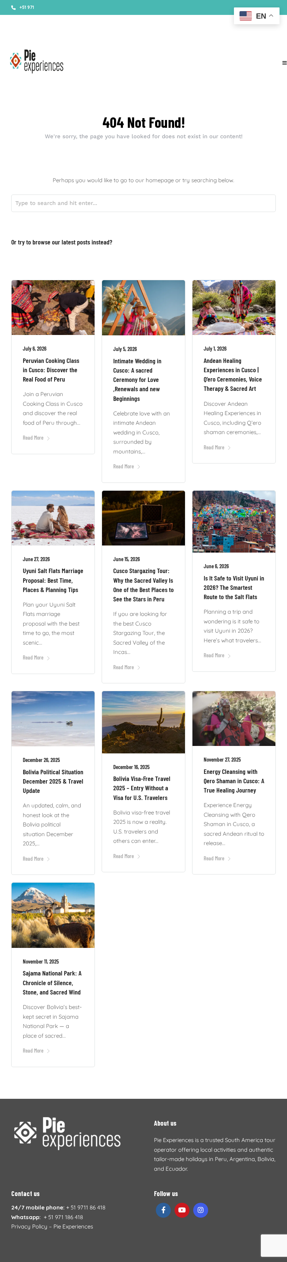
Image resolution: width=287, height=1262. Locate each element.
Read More (33, 437)
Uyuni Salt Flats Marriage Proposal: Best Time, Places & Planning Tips (53, 579)
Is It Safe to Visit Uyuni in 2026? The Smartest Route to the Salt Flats (234, 587)
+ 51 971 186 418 (63, 1217)
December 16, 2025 (131, 766)
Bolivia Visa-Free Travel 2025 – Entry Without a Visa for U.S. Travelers (141, 787)
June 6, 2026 (216, 566)
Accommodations (132, 37)
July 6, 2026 (34, 348)
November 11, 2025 (41, 961)
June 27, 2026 (36, 559)
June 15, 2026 (126, 559)
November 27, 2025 (222, 759)
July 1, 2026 (215, 348)
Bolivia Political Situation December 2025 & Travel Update (53, 781)
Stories (18, 37)
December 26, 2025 (41, 759)
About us (43, 37)
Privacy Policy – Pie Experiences (52, 1226)
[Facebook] (163, 1210)
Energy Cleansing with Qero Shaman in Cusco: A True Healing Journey (234, 780)
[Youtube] (219, 37)
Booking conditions (82, 37)
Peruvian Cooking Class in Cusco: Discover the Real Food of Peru (51, 369)
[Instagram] (229, 37)
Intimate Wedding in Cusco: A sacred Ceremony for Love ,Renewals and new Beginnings (137, 379)
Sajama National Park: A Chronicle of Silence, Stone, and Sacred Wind (52, 982)
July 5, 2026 (125, 348)
